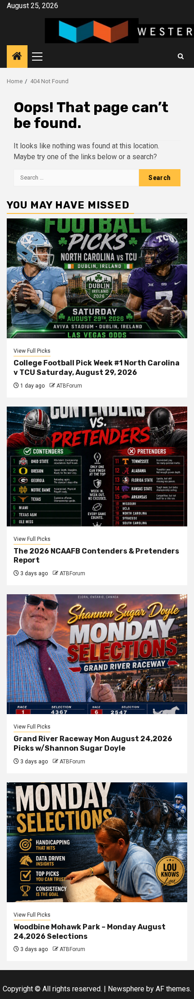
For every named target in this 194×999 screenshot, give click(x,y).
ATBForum (69, 386)
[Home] (17, 57)
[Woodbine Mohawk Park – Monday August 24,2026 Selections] (97, 842)
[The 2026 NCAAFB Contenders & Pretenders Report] (97, 466)
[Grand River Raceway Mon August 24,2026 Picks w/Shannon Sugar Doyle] (97, 654)
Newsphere (126, 989)
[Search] (180, 56)
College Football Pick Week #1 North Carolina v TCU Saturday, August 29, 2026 (97, 368)
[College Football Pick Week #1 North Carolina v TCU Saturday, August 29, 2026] (97, 278)
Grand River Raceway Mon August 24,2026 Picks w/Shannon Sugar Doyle (93, 743)
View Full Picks (32, 351)
